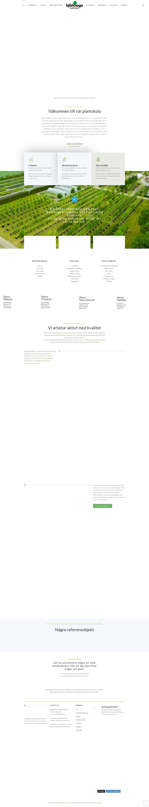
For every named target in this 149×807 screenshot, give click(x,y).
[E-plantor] (40, 159)
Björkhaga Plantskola (65, 803)
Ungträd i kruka (74, 273)
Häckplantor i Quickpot (74, 268)
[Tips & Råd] (108, 159)
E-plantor (80, 340)
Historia (40, 266)
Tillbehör (109, 281)
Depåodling (74, 281)
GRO (73, 335)
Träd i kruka (74, 279)
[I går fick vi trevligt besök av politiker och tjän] (120, 739)
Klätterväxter (109, 268)
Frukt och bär (109, 276)
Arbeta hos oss (40, 273)
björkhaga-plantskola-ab (62, 720)
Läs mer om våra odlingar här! (102, 506)
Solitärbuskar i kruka (74, 276)
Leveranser (40, 268)
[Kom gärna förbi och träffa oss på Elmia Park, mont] (98, 725)
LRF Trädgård (48, 356)
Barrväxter (109, 271)
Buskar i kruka (74, 271)
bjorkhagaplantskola (62, 718)
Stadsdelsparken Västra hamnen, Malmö (27, 637)
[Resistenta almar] (74, 159)
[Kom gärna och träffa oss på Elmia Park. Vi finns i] (98, 768)
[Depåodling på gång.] (98, 777)
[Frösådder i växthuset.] (120, 765)
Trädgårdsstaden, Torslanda (22, 645)
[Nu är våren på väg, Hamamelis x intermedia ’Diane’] (120, 779)
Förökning (74, 266)
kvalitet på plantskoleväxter (61, 335)
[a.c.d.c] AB (98, 803)
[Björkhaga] (40, 247)
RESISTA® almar (94, 342)
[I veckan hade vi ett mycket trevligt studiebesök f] (109, 781)
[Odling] (74, 247)
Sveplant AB (27, 358)
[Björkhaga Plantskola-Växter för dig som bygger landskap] (74, 5)
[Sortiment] (109, 247)
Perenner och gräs (109, 279)
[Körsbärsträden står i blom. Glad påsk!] (109, 767)
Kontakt (40, 276)
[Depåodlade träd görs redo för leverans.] (109, 720)
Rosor (109, 273)
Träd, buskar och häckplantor (109, 266)
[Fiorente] (56, 302)
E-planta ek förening (40, 358)
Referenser (40, 271)
